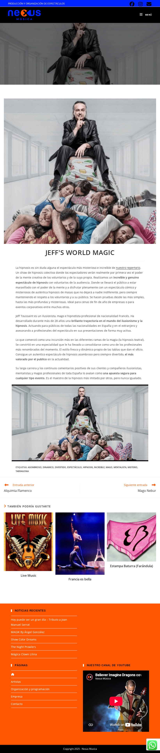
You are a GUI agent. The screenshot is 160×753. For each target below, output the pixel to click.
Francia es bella (79, 579)
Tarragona (22, 471)
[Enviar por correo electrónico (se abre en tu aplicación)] (148, 4)
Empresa (16, 696)
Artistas (16, 682)
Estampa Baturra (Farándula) (131, 566)
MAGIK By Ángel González (27, 632)
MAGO (109, 467)
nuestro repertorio (128, 268)
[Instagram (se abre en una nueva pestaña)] (140, 4)
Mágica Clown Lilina (24, 654)
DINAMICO (48, 467)
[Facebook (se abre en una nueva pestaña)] (132, 4)
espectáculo (74, 467)
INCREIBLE (99, 467)
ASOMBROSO (35, 467)
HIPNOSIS (88, 467)
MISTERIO (132, 467)
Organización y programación (30, 689)
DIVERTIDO (60, 467)
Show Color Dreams (23, 639)
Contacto (16, 704)
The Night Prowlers (23, 647)
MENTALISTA (120, 467)
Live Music (28, 575)
